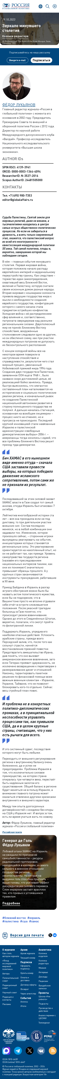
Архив (24, 949)
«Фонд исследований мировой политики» (9, 964)
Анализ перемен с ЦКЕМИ (47, 1016)
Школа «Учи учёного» (44, 998)
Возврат (24, 989)
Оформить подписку (25, 967)
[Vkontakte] (41, 1051)
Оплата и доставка (24, 979)
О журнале (8, 949)
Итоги (23, 1006)
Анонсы (24, 1001)
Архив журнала (27, 953)
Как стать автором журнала (10, 954)
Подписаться (41, 60)
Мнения (42, 967)
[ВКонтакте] (55, 935)
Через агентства (28, 993)
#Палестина (10, 921)
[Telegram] (18, 1051)
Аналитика (45, 949)
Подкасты (43, 1003)
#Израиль (33, 918)
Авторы (6, 973)
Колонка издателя (43, 954)
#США (24, 921)
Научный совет (9, 992)
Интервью (43, 972)
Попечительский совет (10, 979)
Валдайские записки (45, 987)
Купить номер (26, 973)
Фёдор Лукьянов (18, 104)
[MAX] (6, 1051)
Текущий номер (27, 957)
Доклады (43, 976)
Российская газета (12, 832)
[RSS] (53, 1051)
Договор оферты (28, 984)
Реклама (6, 1004)
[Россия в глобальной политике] (16, 6)
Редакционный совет (9, 986)
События (25, 998)
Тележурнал (44, 1022)
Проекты (44, 992)
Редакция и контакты (8, 998)
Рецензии (43, 981)
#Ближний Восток (14, 918)
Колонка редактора (15, 36)
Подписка (26, 962)
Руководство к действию (46, 1009)
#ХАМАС (34, 921)
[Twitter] (30, 1051)
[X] (50, 935)
